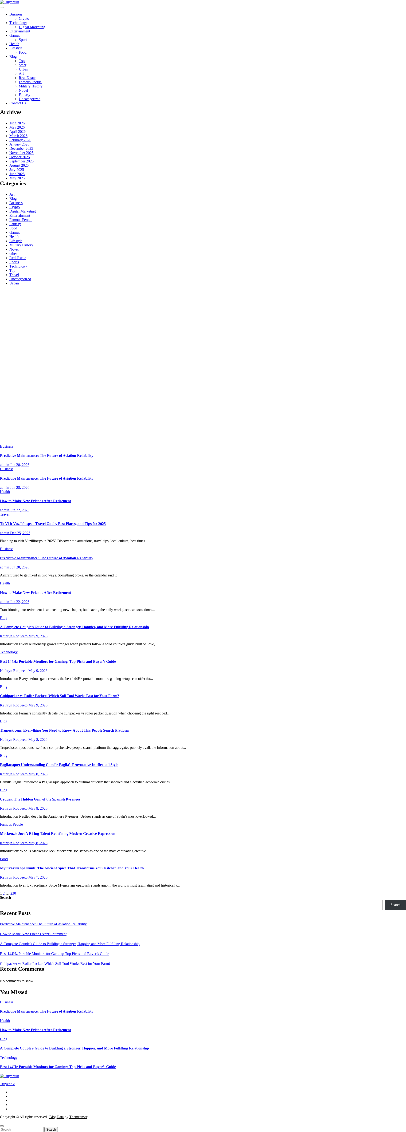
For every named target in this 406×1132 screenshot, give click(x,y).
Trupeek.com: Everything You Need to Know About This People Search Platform (64, 730)
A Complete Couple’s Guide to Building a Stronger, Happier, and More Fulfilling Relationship (74, 627)
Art (21, 73)
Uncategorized (29, 99)
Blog (13, 57)
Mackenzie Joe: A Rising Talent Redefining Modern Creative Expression (57, 834)
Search (5, 897)
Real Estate (27, 78)
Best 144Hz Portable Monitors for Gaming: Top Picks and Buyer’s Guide (58, 661)
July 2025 (16, 170)
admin (5, 465)
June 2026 (17, 123)
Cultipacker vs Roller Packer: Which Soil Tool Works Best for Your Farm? (59, 696)
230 (13, 893)
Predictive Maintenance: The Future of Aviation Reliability (46, 456)
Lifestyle (15, 48)
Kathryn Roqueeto (14, 636)
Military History (31, 86)
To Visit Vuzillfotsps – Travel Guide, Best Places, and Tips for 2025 (53, 524)
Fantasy (24, 95)
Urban (23, 69)
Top (22, 61)
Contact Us (17, 103)
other (22, 65)
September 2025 (21, 161)
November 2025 (21, 153)
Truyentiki (7, 1084)
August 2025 (19, 165)
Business (16, 14)
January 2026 (19, 144)
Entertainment (19, 31)
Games (14, 35)
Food (23, 52)
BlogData (56, 1117)
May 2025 (17, 178)
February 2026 (20, 140)
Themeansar (78, 1117)
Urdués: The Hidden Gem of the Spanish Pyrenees (40, 799)
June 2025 (17, 174)
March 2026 (18, 136)
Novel (23, 90)
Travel (14, 275)
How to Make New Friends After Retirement (35, 501)
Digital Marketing (32, 27)
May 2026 (17, 127)
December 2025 (21, 148)
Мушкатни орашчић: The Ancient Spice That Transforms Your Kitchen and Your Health (72, 868)
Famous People (30, 82)
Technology (18, 23)
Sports (23, 40)
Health (14, 44)
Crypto (24, 18)
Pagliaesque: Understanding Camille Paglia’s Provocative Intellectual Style (59, 765)
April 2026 (17, 132)
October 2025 (19, 157)
